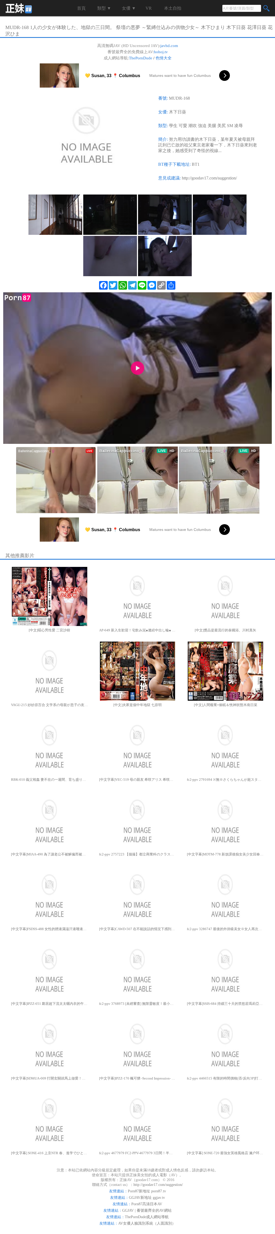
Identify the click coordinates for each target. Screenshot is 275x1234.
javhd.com (169, 46)
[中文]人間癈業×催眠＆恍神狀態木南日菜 (225, 705)
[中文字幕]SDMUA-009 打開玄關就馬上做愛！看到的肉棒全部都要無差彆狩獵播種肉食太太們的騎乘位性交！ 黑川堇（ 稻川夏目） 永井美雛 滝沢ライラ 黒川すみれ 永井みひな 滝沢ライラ (49, 1078)
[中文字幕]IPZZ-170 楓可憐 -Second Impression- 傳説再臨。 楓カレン (137, 1078)
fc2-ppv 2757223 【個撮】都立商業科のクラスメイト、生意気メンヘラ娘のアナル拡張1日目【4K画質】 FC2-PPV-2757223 (137, 854)
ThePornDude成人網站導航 (147, 1217)
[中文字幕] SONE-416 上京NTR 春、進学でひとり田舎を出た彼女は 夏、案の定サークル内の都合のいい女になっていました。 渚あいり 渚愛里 (49, 1153)
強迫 (202, 125)
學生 (173, 125)
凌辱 (238, 125)
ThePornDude (140, 58)
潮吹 (192, 125)
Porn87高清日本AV (146, 1204)
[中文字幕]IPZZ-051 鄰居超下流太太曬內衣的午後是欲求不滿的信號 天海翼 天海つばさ (49, 1004)
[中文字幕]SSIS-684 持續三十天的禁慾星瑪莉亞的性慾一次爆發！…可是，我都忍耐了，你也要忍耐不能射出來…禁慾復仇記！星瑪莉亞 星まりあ (225, 1004)
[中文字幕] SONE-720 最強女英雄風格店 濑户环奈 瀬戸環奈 (225, 1153)
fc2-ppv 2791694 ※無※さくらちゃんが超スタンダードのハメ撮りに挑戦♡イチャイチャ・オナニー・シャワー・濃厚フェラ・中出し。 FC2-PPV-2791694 (225, 780)
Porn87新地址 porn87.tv (147, 1191)
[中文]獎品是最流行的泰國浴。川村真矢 (225, 630)
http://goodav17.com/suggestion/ (209, 178)
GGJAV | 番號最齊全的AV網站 (147, 1210)
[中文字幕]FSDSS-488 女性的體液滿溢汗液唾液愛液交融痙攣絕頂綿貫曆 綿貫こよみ (49, 929)
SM (230, 125)
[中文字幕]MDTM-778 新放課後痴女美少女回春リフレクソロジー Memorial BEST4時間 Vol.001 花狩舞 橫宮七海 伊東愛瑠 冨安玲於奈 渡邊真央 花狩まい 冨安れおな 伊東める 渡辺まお (225, 854)
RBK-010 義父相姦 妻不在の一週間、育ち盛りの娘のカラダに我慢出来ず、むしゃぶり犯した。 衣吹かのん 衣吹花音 (49, 780)
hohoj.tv (161, 52)
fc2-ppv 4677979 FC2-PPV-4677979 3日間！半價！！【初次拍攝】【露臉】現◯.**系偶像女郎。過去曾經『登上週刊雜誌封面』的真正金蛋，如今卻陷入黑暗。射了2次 (137, 1153)
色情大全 (163, 58)
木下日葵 (177, 112)
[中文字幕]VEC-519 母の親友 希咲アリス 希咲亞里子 (137, 780)
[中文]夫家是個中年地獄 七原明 (137, 705)
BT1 (196, 164)
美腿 (212, 125)
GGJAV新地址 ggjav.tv (147, 1198)
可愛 (183, 125)
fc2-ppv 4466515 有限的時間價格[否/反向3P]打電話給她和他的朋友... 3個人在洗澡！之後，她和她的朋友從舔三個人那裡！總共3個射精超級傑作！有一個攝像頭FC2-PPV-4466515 (225, 1078)
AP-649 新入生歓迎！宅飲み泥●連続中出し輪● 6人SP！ (137, 630)
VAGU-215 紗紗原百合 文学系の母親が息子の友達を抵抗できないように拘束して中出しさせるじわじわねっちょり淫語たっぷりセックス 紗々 (49, 705)
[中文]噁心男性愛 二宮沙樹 (49, 630)
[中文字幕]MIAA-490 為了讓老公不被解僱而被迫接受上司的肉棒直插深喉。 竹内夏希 (49, 854)
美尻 (221, 125)
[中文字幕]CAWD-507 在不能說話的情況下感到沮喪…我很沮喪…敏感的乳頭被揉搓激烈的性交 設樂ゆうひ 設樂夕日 (137, 929)
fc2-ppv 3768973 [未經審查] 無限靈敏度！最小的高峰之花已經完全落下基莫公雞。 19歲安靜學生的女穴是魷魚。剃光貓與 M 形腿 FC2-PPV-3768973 (137, 1004)
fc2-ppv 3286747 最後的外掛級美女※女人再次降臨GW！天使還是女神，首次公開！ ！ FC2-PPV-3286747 (225, 929)
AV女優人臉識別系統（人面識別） (147, 1223)
